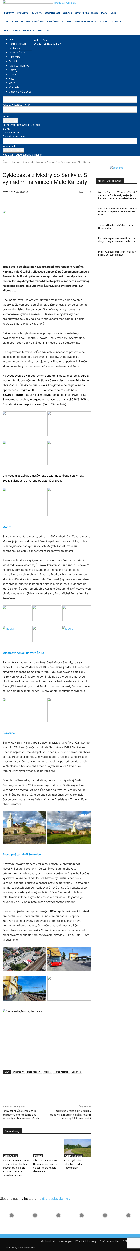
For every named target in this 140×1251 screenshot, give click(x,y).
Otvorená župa (35, 21)
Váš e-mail (9, 146)
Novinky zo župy (21, 167)
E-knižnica (53, 21)
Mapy (104, 12)
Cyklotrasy (18, 1071)
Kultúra (37, 12)
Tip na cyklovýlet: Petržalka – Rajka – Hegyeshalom (74, 1164)
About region (65, 1241)
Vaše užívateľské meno (16, 104)
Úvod (5, 162)
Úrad (113, 12)
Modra (47, 1071)
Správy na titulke (38, 167)
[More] (86, 201)
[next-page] (6, 1182)
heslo (6, 116)
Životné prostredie (86, 12)
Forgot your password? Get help (21, 124)
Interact (116, 21)
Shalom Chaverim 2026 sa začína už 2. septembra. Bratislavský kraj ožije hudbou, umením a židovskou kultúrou (16, 1167)
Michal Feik (9, 191)
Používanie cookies (109, 1241)
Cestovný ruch (10, 1156)
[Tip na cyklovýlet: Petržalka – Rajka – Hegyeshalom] (77, 1148)
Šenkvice (76, 1071)
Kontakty (43, 30)
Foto (7, 30)
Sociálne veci (52, 12)
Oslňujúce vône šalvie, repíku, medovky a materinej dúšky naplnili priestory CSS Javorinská (70, 1114)
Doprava (9, 12)
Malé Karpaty (33, 1071)
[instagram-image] (11, 1215)
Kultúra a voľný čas (73, 1156)
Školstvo (23, 12)
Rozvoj (103, 21)
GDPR (6, 128)
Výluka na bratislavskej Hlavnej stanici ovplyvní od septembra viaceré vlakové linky (117, 211)
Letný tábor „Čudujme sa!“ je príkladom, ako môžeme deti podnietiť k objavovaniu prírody (21, 1114)
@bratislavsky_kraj (56, 1198)
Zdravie (67, 12)
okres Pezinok (61, 1071)
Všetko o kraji (48, 1241)
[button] (133, 4)
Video (16, 30)
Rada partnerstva (85, 21)
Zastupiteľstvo (13, 21)
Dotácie (66, 21)
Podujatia (29, 30)
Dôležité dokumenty (85, 1241)
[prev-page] (4, 1182)
